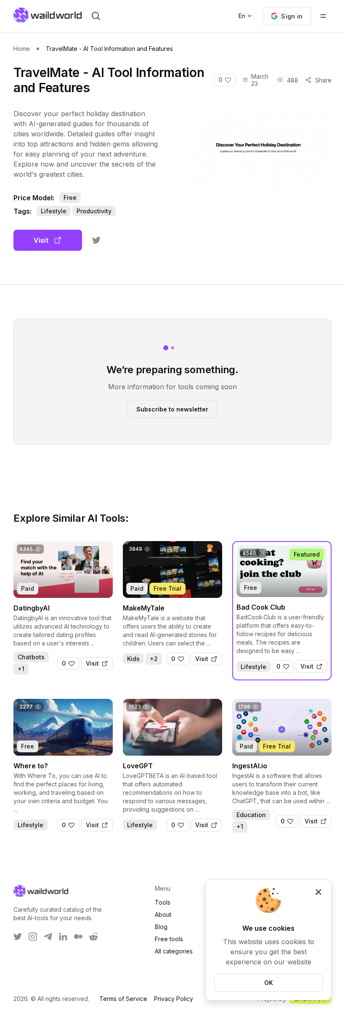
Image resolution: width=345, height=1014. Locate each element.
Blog (161, 926)
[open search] (96, 16)
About (163, 914)
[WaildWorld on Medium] (78, 936)
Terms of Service (123, 998)
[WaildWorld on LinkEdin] (63, 936)
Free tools (169, 938)
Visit (41, 240)
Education (251, 814)
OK (268, 982)
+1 (21, 668)
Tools (162, 902)
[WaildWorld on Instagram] (33, 936)
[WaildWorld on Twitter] (17, 936)
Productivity (94, 211)
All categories (174, 951)
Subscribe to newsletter (172, 408)
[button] (286, 16)
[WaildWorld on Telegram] (48, 936)
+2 (154, 658)
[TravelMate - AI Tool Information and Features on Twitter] (96, 240)
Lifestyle (53, 211)
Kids (133, 658)
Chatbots (31, 657)
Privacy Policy (173, 998)
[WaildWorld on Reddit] (93, 936)
